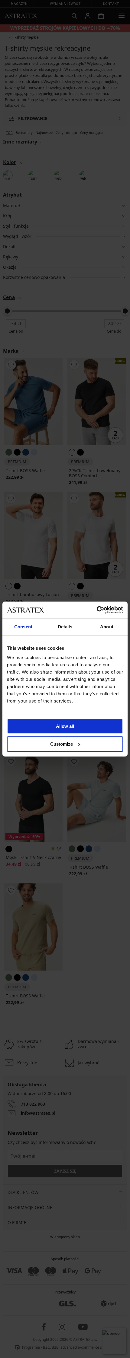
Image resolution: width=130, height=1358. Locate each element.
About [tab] (106, 626)
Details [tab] (65, 626)
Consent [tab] (23, 626)
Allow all (65, 726)
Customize (61, 744)
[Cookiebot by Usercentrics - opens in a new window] (96, 610)
